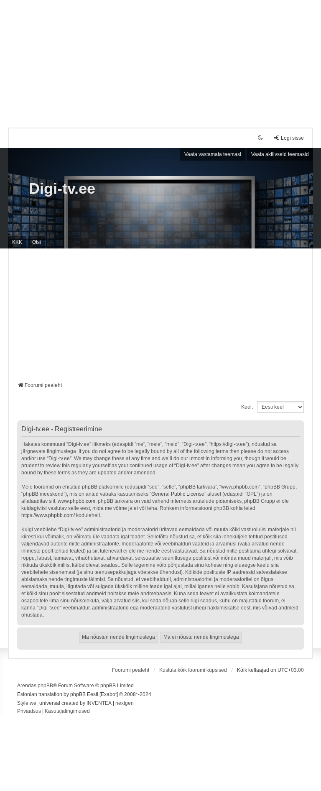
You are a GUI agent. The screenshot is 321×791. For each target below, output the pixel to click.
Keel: (247, 407)
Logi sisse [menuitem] (292, 138)
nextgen (124, 703)
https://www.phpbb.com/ (48, 515)
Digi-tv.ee (62, 188)
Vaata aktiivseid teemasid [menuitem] (280, 154)
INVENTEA (99, 703)
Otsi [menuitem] (36, 242)
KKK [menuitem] (17, 242)
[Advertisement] (160, 58)
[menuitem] (29, 711)
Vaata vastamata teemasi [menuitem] (212, 154)
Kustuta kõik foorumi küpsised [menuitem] (193, 670)
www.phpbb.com (76, 501)
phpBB (45, 686)
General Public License (177, 494)
